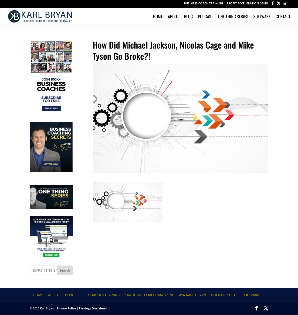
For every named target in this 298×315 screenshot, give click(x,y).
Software (262, 17)
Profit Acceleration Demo (247, 3)
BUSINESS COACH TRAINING (203, 3)
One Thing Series (233, 17)
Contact (283, 17)
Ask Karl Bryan (192, 294)
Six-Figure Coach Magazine (149, 294)
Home (158, 17)
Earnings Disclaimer (93, 308)
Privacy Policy (66, 308)
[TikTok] (285, 5)
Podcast (205, 17)
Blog (188, 17)
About (173, 17)
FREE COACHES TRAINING (100, 294)
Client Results (224, 294)
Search (64, 270)
